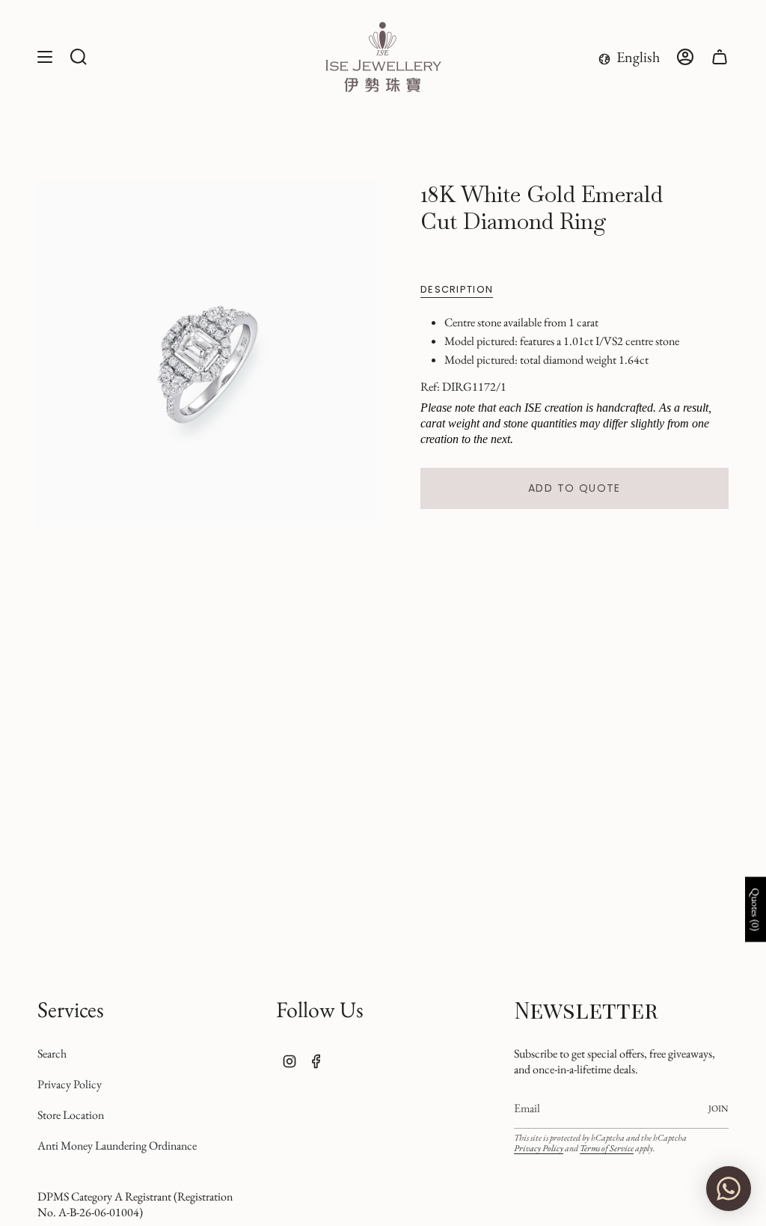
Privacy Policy (69, 1084)
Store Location (70, 1115)
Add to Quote (574, 488)
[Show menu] (45, 57)
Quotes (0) (755, 909)
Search (52, 1053)
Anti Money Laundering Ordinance (117, 1145)
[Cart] (719, 57)
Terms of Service (607, 1148)
